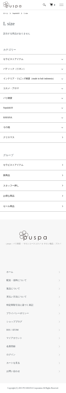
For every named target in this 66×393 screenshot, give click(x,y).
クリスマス (8, 137)
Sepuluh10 (15, 13)
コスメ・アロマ (11, 88)
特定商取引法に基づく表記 (19, 305)
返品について (13, 288)
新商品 (6, 175)
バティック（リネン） (14, 69)
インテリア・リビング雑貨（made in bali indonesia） (29, 78)
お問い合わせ (13, 371)
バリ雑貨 (7, 98)
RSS (8, 330)
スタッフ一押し (11, 185)
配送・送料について (16, 280)
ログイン (10, 354)
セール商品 (8, 206)
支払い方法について (16, 297)
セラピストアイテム (13, 59)
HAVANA (7, 117)
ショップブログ (14, 321)
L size (26, 13)
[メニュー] (61, 5)
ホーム (5, 13)
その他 (6, 127)
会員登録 (10, 346)
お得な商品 (8, 196)
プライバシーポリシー (17, 313)
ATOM (15, 330)
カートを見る (13, 363)
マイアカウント (14, 338)
